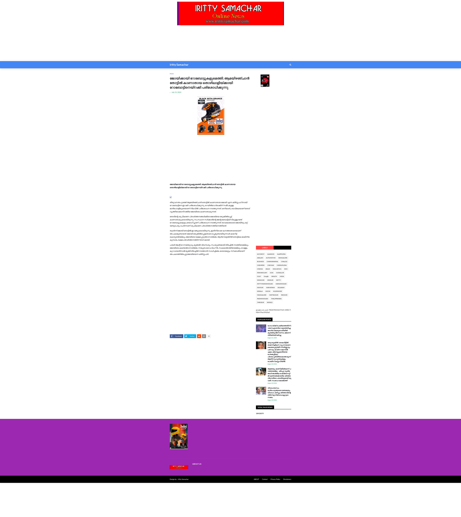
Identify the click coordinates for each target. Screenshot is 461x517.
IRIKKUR (270, 280)
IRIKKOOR (260, 280)
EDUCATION (277, 269)
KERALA (260, 291)
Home (172, 74)
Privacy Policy (275, 479)
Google (266, 276)
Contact (265, 479)
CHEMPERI (260, 265)
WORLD (269, 302)
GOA (271, 273)
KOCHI (268, 291)
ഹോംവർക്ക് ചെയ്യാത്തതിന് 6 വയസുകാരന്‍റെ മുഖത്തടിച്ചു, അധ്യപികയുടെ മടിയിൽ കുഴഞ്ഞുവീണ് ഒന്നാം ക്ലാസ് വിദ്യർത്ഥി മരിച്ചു (279, 330)
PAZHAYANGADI (262, 299)
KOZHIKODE (277, 291)
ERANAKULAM (262, 273)
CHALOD (284, 261)
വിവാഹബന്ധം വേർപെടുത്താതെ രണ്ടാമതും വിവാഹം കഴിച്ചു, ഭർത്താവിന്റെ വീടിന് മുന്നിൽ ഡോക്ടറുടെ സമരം (279, 392)
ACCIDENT (260, 254)
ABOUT (256, 479)
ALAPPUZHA (281, 254)
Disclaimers (287, 479)
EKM (285, 269)
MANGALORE (261, 295)
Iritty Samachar (179, 64)
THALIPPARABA (276, 299)
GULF (259, 276)
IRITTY (278, 280)
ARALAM (260, 258)
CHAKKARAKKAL (272, 261)
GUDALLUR (280, 273)
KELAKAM (281, 287)
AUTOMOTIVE (271, 258)
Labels (264, 248)
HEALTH (274, 276)
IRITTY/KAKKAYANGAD (265, 284)
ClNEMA (260, 269)
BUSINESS (260, 261)
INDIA (282, 276)
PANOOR (284, 295)
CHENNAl (270, 265)
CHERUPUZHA (282, 265)
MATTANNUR (273, 295)
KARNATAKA (270, 287)
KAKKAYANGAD (281, 284)
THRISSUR (260, 302)
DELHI (268, 269)
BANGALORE (283, 258)
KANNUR (260, 287)
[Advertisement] (72, 44)
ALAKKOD (270, 254)
